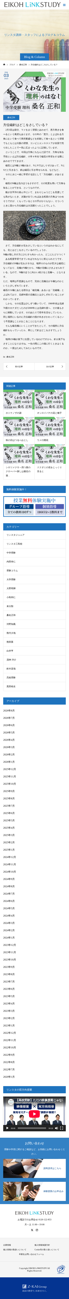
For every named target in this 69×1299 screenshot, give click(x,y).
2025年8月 (9, 798)
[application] (34, 1113)
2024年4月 (9, 915)
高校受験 (11, 677)
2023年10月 (9, 959)
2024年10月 (9, 871)
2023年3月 (9, 1011)
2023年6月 (9, 989)
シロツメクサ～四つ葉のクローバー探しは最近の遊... (18, 471)
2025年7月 (9, 805)
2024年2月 (9, 930)
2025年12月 (9, 769)
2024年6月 (9, 901)
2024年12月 (9, 857)
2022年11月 (9, 1040)
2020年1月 (9, 1076)
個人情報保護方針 (42, 1245)
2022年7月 (9, 1069)
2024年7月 (9, 893)
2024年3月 (9, 923)
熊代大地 (11, 633)
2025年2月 (9, 842)
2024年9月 (9, 879)
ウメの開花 (42, 440)
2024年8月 (9, 886)
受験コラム (12, 570)
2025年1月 (9, 849)
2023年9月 (9, 967)
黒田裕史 (11, 686)
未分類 (10, 606)
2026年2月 (9, 754)
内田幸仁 (11, 561)
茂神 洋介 (11, 660)
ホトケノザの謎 (14, 413)
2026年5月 (9, 732)
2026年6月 (9, 725)
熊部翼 (10, 642)
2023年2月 (9, 1018)
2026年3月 (9, 747)
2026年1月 (9, 761)
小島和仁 (11, 597)
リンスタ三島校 (14, 544)
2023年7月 (9, 981)
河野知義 (11, 624)
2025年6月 (9, 813)
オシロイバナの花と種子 (49, 413)
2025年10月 (9, 783)
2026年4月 (9, 740)
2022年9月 (9, 1054)
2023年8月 (9, 974)
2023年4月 (9, 1003)
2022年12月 (9, 1032)
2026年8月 (9, 710)
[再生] (7, 1128)
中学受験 (11, 553)
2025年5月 (9, 820)
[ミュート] (56, 1128)
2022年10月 (9, 1047)
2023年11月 (9, 952)
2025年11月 (9, 776)
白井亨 (10, 651)
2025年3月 (9, 835)
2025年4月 (9, 827)
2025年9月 (9, 791)
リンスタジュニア (16, 535)
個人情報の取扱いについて (14, 1250)
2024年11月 (9, 864)
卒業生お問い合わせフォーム (31, 1254)
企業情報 (7, 1245)
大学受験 (11, 579)
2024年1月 (9, 937)
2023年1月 (9, 1025)
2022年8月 (9, 1062)
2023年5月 (9, 996)
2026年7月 (9, 718)
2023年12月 (9, 945)
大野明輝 (11, 588)
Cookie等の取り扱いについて (46, 1250)
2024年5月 (9, 908)
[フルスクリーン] (61, 1128)
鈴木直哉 (11, 668)
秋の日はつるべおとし (17, 440)
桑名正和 (11, 117)
